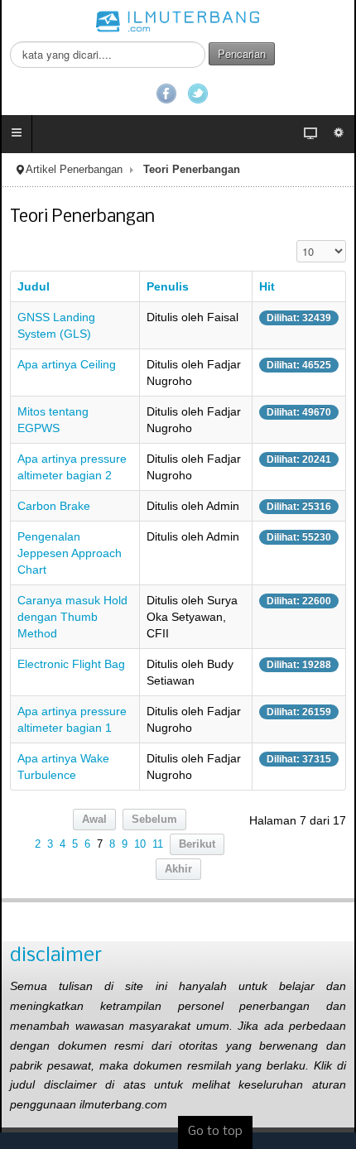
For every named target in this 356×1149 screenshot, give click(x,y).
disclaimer (56, 955)
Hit (267, 286)
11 (157, 844)
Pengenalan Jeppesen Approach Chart (69, 553)
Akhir (178, 869)
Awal (94, 819)
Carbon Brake (53, 505)
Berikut (197, 844)
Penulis (168, 286)
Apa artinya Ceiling (66, 364)
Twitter (198, 93)
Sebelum (154, 819)
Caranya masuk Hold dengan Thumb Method (72, 617)
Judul (33, 286)
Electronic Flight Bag (71, 664)
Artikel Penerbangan (74, 169)
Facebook (166, 93)
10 (140, 844)
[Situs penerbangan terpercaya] (178, 20)
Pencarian (242, 53)
